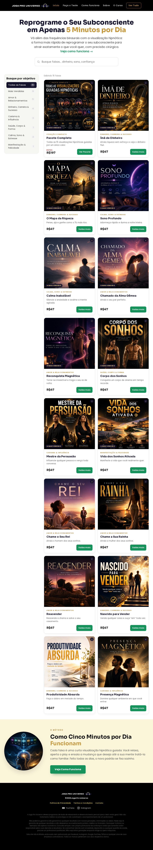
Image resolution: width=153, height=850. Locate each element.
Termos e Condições (83, 803)
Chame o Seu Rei (58, 536)
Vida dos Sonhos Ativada (117, 456)
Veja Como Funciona (68, 769)
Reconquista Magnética (63, 376)
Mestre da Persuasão (61, 456)
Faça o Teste (70, 5)
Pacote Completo (59, 138)
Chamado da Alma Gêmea (118, 295)
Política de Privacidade (60, 803)
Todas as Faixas (21, 84)
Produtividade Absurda (62, 694)
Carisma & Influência (21, 118)
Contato (99, 803)
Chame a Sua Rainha (114, 536)
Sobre (106, 5)
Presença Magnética (114, 694)
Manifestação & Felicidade (21, 146)
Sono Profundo (110, 218)
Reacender (54, 614)
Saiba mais (138, 151)
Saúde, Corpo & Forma (21, 127)
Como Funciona (90, 5)
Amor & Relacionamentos (21, 99)
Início (56, 5)
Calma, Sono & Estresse (21, 137)
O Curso (118, 5)
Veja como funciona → (76, 51)
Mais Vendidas (21, 91)
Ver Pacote (84, 151)
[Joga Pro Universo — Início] (31, 5)
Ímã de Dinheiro (111, 138)
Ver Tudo (133, 5)
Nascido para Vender (115, 614)
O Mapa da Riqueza (59, 218)
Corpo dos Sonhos (113, 376)
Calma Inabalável (58, 295)
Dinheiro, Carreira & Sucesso (21, 108)
